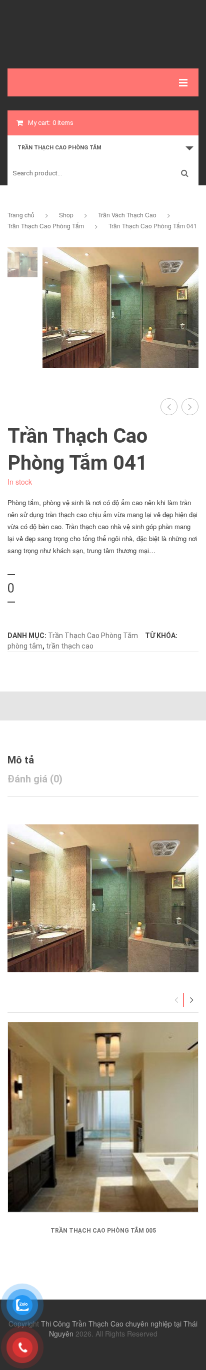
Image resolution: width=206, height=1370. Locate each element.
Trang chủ (21, 214)
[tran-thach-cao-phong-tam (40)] (23, 262)
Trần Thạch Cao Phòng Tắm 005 (103, 1230)
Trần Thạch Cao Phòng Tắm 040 (169, 407)
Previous (176, 1000)
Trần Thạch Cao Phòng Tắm (46, 225)
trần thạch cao (70, 646)
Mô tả (21, 760)
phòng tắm (25, 646)
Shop (66, 214)
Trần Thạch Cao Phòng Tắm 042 (190, 407)
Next (191, 1000)
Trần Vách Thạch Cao (127, 214)
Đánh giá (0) (35, 779)
